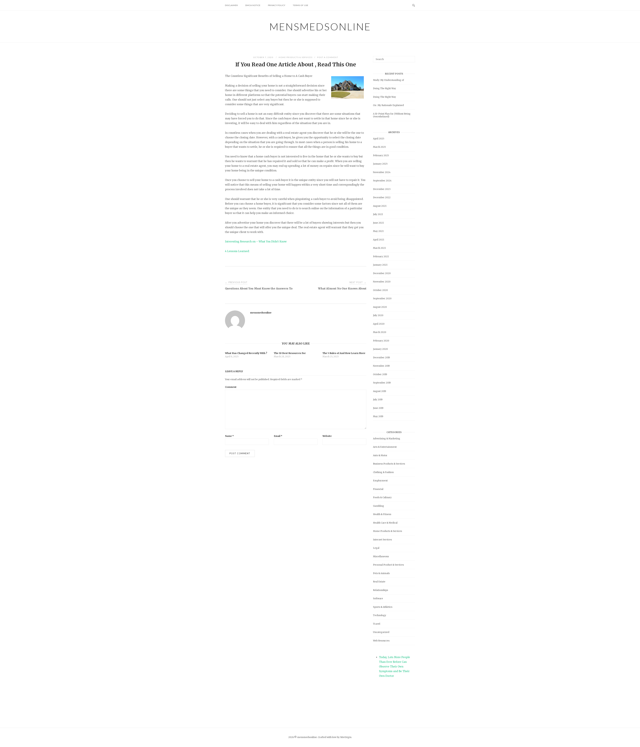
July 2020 (378, 315)
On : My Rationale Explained (388, 105)
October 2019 (380, 374)
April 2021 (378, 239)
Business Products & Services (389, 463)
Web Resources (381, 640)
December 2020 (382, 273)
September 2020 (382, 298)
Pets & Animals (381, 573)
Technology (379, 615)
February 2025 (381, 155)
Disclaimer (231, 5)
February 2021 (381, 256)
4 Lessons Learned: (237, 251)
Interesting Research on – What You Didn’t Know (256, 241)
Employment (380, 480)
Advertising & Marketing (386, 438)
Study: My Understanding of (388, 80)
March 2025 (379, 147)
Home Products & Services (295, 57)
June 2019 (378, 408)
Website (327, 436)
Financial (378, 489)
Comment (230, 387)
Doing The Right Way (384, 88)
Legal (376, 548)
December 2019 (381, 357)
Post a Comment (327, 57)
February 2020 (381, 340)
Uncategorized (381, 632)
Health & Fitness (382, 514)
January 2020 (380, 349)
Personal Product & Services (388, 564)
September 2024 (382, 180)
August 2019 (379, 391)
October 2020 (380, 290)
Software (378, 598)
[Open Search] (413, 5)
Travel (376, 623)
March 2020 (379, 332)
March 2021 (379, 248)
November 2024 (381, 172)
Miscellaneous (381, 556)
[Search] (411, 58)
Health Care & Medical (385, 522)
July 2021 (378, 214)
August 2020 (380, 307)
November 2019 (381, 365)
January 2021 (380, 264)
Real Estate (379, 581)
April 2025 (378, 138)
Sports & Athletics (382, 607)
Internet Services (382, 539)
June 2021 (378, 222)
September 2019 (382, 382)
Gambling (378, 506)
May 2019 (378, 416)
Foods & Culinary (382, 497)
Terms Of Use (300, 5)
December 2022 (381, 197)
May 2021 (378, 231)
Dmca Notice (252, 5)
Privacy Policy (276, 5)
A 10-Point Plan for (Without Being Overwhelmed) (391, 115)
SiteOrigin (345, 737)
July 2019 (377, 399)
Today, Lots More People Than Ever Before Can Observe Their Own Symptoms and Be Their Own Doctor (394, 666)
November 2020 (381, 281)
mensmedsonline (320, 27)
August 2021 (379, 206)
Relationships (380, 590)
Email (278, 436)
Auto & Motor (380, 455)
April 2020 (378, 323)
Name (229, 436)
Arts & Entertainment (385, 447)
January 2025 (380, 163)
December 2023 (381, 189)
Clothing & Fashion (383, 472)
